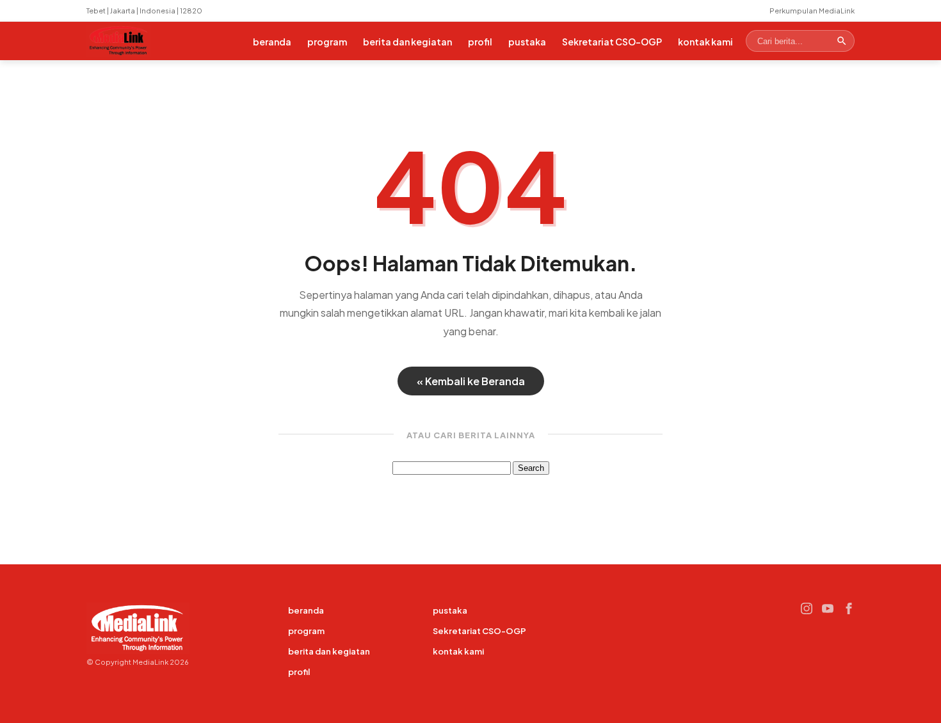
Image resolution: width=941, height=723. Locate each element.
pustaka (527, 41)
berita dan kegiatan (407, 41)
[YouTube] (827, 608)
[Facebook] (849, 608)
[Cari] (842, 41)
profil (480, 41)
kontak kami (705, 41)
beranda (272, 41)
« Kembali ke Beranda (471, 381)
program (327, 41)
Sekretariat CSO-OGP (612, 41)
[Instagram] (806, 608)
